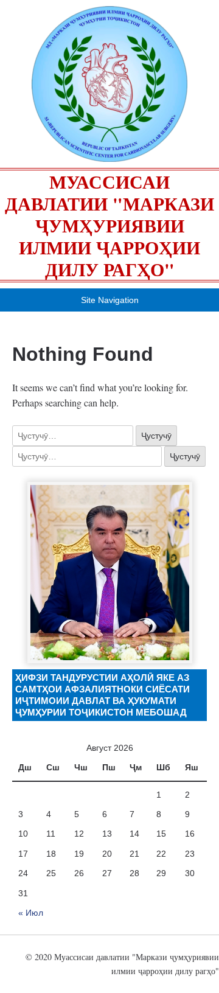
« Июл (30, 913)
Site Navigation (110, 300)
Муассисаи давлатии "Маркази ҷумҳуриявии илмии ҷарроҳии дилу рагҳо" (109, 225)
